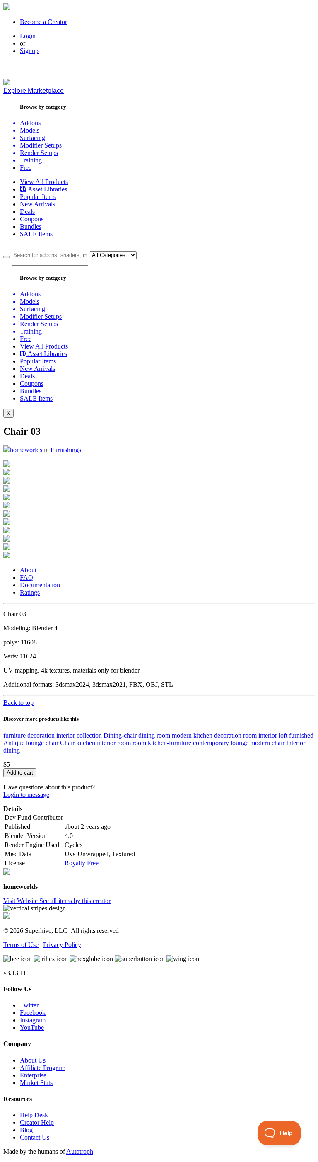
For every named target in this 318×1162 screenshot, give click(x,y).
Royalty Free (82, 863)
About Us (33, 1060)
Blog (26, 1129)
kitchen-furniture (169, 742)
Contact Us (34, 1137)
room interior (260, 735)
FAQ (26, 577)
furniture (14, 735)
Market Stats (36, 1082)
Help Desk (34, 1114)
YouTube (32, 1027)
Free (25, 167)
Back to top (18, 702)
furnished (301, 735)
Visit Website (21, 900)
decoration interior (51, 735)
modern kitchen (192, 735)
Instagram (33, 1020)
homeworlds (26, 449)
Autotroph (79, 1151)
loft (283, 735)
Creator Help (37, 1122)
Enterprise (33, 1075)
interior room (114, 742)
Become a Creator (43, 21)
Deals (27, 211)
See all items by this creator (75, 900)
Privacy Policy (62, 944)
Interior (295, 742)
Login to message (26, 794)
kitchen (85, 742)
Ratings (30, 592)
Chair (67, 742)
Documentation (40, 584)
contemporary (211, 742)
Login (28, 35)
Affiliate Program (42, 1067)
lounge (239, 742)
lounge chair (42, 742)
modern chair (267, 742)
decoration (227, 735)
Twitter (29, 1005)
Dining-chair (120, 735)
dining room (154, 735)
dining (11, 750)
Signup (29, 50)
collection (89, 735)
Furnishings (66, 449)
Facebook (33, 1012)
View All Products (44, 181)
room (139, 742)
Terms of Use (21, 944)
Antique (13, 742)
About (28, 570)
